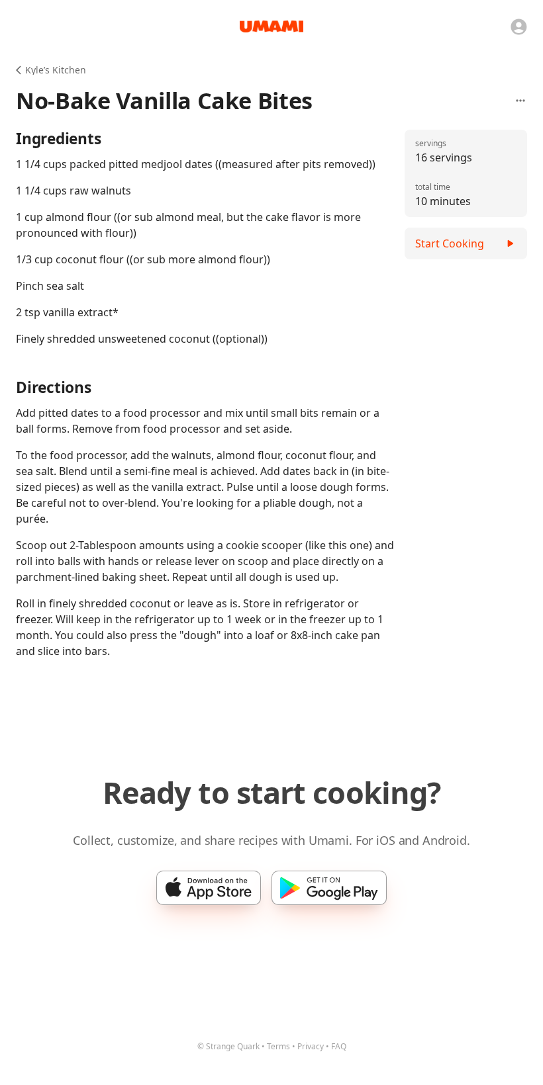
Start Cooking (449, 243)
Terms (278, 1046)
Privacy (310, 1046)
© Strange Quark (228, 1046)
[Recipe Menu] (520, 100)
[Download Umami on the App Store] (208, 888)
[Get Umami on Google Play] (329, 888)
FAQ (338, 1046)
